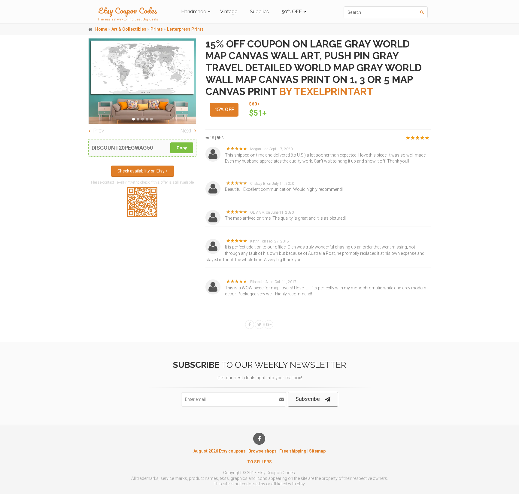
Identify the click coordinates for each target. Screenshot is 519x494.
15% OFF (224, 109)
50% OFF (291, 11)
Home (101, 29)
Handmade (193, 11)
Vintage (228, 11)
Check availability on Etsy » (142, 171)
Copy (182, 147)
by (326, 91)
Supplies (259, 11)
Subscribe (308, 399)
